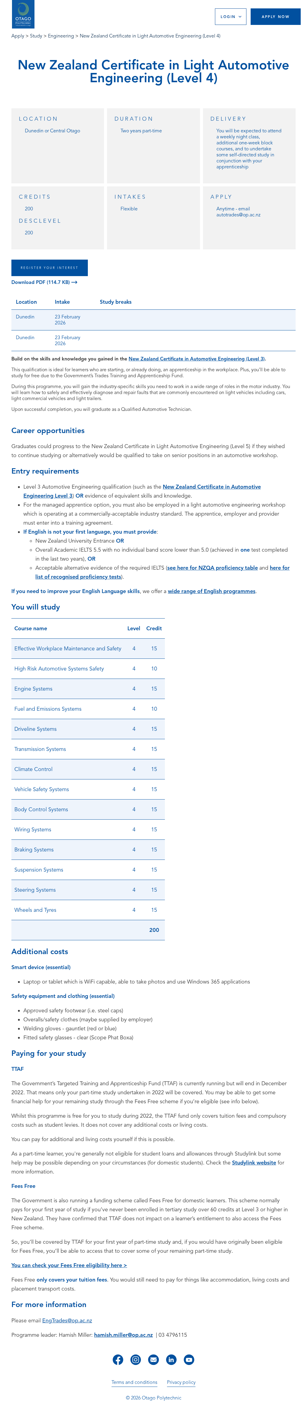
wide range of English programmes (211, 591)
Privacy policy (181, 1382)
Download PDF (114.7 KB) (41, 282)
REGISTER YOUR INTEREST (50, 268)
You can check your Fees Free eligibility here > (69, 1265)
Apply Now (276, 16)
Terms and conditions (134, 1382)
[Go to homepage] (23, 14)
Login (228, 16)
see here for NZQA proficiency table (212, 568)
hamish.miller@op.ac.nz (123, 1335)
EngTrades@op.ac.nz (67, 1320)
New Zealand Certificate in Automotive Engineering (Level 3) (197, 359)
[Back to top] (300, 1416)
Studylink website (254, 1162)
